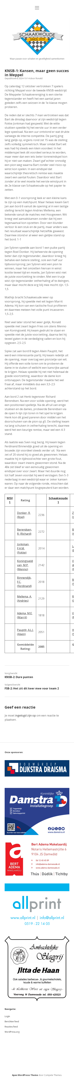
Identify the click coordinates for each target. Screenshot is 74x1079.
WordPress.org (12, 1031)
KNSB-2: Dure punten (19, 677)
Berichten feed (12, 1021)
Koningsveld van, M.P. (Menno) (25, 565)
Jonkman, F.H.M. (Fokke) (23, 548)
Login (7, 1016)
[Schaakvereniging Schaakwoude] (37, 54)
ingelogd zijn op (25, 715)
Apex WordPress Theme (25, 1075)
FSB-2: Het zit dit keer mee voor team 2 (32, 688)
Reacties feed (11, 1026)
